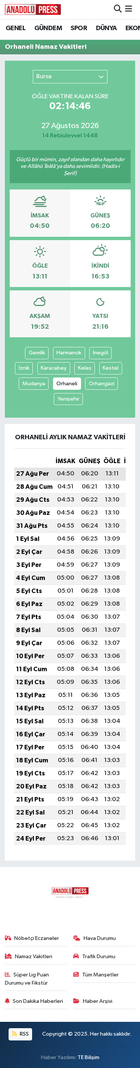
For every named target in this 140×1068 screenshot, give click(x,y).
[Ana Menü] (128, 9)
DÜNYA (106, 28)
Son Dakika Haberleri (38, 1001)
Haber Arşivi (97, 1001)
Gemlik (37, 353)
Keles (84, 368)
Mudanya (33, 383)
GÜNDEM (48, 28)
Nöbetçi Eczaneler (36, 938)
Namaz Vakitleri (33, 956)
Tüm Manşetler (100, 975)
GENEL (15, 28)
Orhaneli (66, 383)
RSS (24, 1034)
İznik (24, 368)
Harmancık (68, 353)
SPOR (79, 28)
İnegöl (100, 353)
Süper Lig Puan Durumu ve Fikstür (27, 979)
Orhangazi (102, 383)
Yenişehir (68, 399)
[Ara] (118, 9)
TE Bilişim (88, 1057)
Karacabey (53, 368)
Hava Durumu (100, 938)
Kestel (110, 368)
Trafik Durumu (98, 956)
